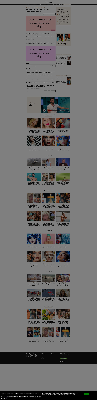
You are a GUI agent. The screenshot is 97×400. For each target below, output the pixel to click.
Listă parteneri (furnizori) (45, 395)
